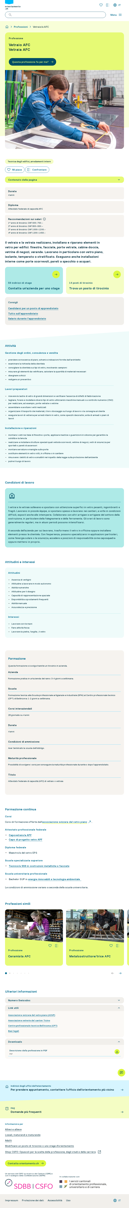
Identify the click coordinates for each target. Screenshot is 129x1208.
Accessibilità (55, 1200)
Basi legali (13, 1031)
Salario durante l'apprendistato (27, 318)
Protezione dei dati (33, 1200)
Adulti (8, 1140)
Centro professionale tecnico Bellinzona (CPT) (32, 1025)
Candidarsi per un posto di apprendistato (33, 308)
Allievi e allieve (13, 1129)
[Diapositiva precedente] (112, 973)
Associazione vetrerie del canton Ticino (29, 1020)
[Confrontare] (56, 946)
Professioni (21, 26)
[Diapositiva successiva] (120, 973)
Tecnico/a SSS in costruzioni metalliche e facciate (39, 865)
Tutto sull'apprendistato (23, 313)
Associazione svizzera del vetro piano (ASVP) (31, 1015)
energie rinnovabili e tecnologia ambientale (54, 879)
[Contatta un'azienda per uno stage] (34, 280)
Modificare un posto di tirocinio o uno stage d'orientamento (39, 1145)
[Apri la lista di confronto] (107, 5)
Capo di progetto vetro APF (25, 839)
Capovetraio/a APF (20, 835)
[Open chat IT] (121, 1072)
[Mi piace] (50, 946)
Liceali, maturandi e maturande (22, 1134)
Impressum (11, 1200)
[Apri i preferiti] (101, 5)
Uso (68, 1200)
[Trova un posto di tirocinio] (95, 280)
